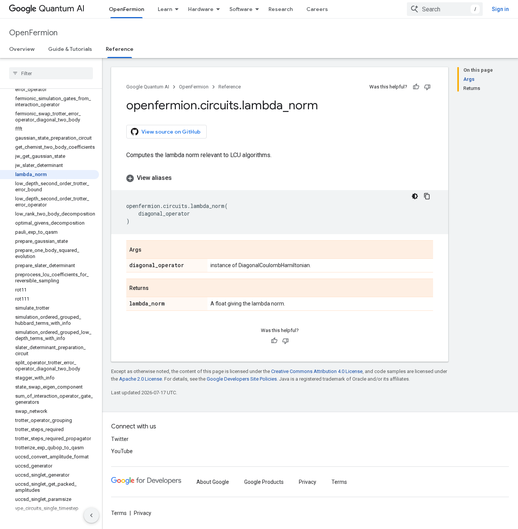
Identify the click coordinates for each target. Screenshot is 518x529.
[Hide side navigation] (91, 515)
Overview (22, 49)
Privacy (307, 482)
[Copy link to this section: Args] (149, 250)
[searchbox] (51, 73)
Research (280, 9)
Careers (317, 9)
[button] (279, 178)
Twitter (120, 439)
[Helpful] (416, 87)
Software (241, 9)
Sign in (500, 9)
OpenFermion (126, 9)
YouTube (122, 451)
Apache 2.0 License (140, 379)
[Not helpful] (427, 87)
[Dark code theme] (415, 196)
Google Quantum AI (147, 87)
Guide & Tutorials (70, 49)
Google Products (264, 482)
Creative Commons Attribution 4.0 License (317, 371)
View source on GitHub (171, 131)
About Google (212, 482)
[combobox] (445, 9)
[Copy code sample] (427, 196)
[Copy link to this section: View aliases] (179, 178)
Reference (119, 49)
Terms (339, 482)
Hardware (200, 9)
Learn (165, 9)
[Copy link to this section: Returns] (156, 288)
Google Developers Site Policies (242, 379)
